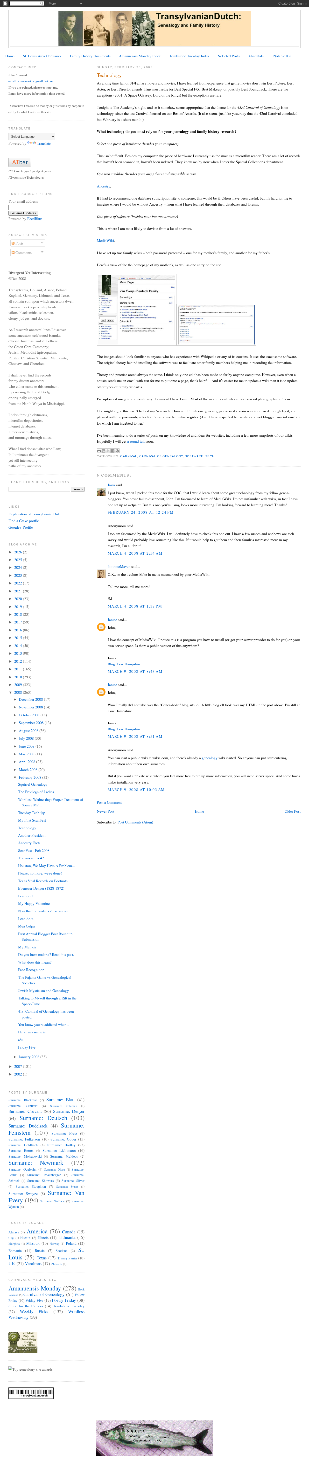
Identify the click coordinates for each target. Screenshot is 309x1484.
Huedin (25, 1237)
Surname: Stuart (67, 1187)
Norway (54, 1244)
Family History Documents (90, 55)
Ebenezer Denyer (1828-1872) (41, 888)
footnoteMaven (119, 566)
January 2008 (29, 1056)
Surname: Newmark (35, 1162)
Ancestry (103, 185)
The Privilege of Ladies (36, 791)
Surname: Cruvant (25, 1111)
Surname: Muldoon (64, 1156)
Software (194, 456)
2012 (18, 661)
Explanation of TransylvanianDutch (35, 513)
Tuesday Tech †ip (31, 812)
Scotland (62, 1250)
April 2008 (27, 761)
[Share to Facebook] (112, 450)
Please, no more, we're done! (40, 872)
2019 (18, 606)
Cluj (11, 1238)
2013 (18, 653)
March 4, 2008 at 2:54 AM (135, 553)
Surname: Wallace (52, 1201)
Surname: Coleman (63, 1106)
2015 (18, 637)
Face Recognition (31, 969)
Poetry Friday (64, 1300)
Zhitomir (56, 1264)
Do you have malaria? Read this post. (46, 954)
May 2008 (27, 753)
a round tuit (136, 441)
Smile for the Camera (25, 1305)
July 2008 (27, 738)
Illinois (43, 1237)
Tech (210, 456)
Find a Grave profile (23, 520)
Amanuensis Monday (34, 1288)
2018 (18, 614)
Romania (15, 1250)
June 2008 (27, 746)
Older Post (293, 811)
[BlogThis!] (103, 450)
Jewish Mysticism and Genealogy (43, 990)
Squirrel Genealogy (33, 784)
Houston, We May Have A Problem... (46, 865)
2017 (18, 621)
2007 (18, 1066)
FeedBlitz (34, 218)
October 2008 (30, 714)
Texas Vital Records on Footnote (43, 880)
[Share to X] (108, 450)
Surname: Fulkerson (24, 1138)
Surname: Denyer (69, 1111)
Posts (18, 243)
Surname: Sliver (73, 1180)
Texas (42, 1258)
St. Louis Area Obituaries (42, 55)
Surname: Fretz (64, 1133)
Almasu (13, 1232)
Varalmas (33, 1263)
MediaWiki (105, 240)
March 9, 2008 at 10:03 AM (136, 789)
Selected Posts (229, 55)
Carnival (128, 456)
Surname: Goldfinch (23, 1145)
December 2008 (31, 699)
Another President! (32, 835)
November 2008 (31, 706)
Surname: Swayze (23, 1193)
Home (9, 55)
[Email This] (99, 450)
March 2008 (28, 769)
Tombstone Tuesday (69, 1305)
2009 (18, 684)
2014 (18, 645)
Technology (27, 827)
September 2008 (32, 722)
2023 (18, 575)
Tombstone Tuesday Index (189, 55)
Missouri (33, 1243)
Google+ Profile (20, 527)
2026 (18, 551)
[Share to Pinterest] (117, 450)
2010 (18, 676)
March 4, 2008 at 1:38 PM (135, 606)
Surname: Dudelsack (27, 1126)
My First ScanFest (32, 820)
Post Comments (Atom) (135, 821)
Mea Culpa (26, 925)
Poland (71, 1243)
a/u (20, 1039)
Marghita (14, 1244)
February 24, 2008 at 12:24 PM (141, 512)
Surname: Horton (21, 1150)
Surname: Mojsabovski (25, 1156)
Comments (23, 252)
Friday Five (26, 1047)
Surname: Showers (40, 1180)
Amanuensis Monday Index (140, 55)
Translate (44, 143)
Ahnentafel (256, 55)
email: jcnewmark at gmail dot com (31, 81)
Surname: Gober (63, 1138)
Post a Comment (109, 802)
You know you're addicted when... (43, 1024)
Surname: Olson (54, 1169)
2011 (18, 668)
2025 (18, 559)
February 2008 (30, 777)
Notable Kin (282, 55)
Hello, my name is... (33, 1031)
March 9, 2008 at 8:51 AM (135, 736)
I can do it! (26, 895)
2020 (18, 598)
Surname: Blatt (60, 1099)
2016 (18, 629)
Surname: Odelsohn (22, 1169)
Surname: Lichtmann (59, 1150)
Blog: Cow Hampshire (124, 663)
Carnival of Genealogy (161, 456)
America (37, 1231)
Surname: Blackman (22, 1100)
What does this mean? (34, 962)
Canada (68, 1232)
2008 (18, 692)
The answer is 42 (31, 857)
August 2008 (29, 730)
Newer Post (105, 811)
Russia (40, 1250)
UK (11, 1263)
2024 (18, 567)
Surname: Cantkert (22, 1105)
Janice (112, 619)
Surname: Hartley (61, 1144)
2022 (18, 582)
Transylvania (67, 1257)
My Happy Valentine (34, 903)
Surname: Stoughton (31, 1186)
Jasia (111, 484)
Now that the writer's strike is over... (44, 910)
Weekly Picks (34, 1311)
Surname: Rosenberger (44, 1175)
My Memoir (27, 946)
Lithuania (66, 1237)
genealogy (210, 757)
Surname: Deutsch (43, 1118)
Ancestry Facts (29, 842)
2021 (18, 590)
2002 (18, 1073)
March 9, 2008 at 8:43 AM (135, 671)
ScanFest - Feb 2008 (33, 850)
